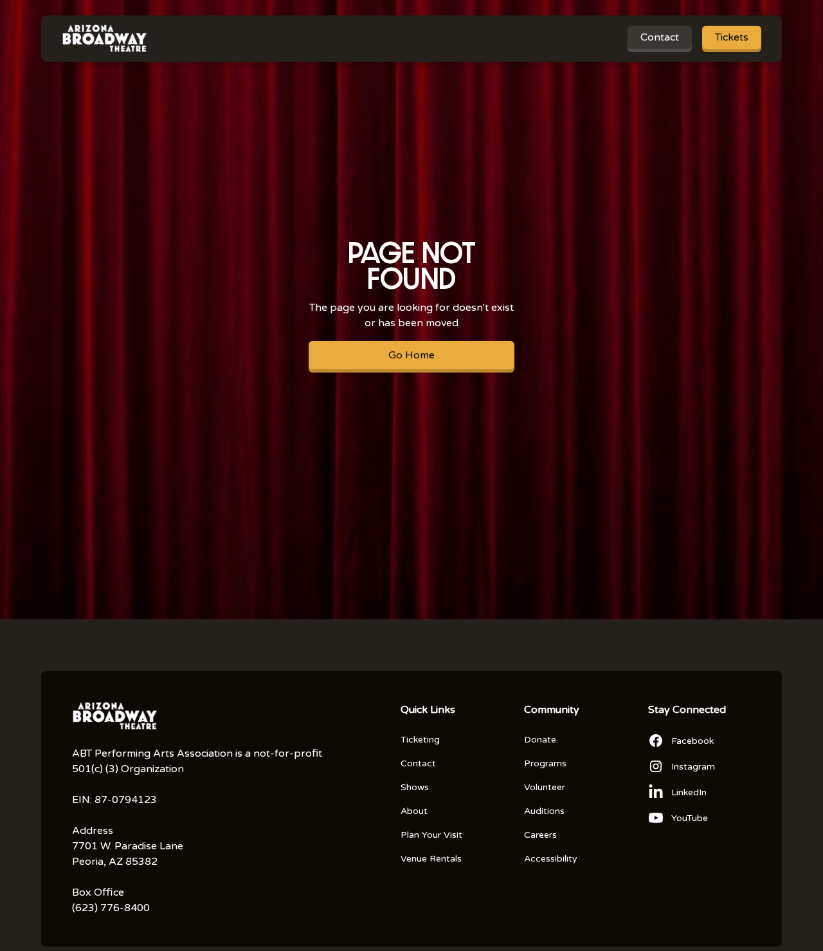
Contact (659, 37)
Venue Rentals (431, 858)
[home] (104, 38)
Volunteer (544, 787)
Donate (540, 739)
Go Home (411, 355)
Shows (415, 787)
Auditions (544, 811)
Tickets (731, 37)
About (414, 811)
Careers (540, 834)
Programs (545, 763)
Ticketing (420, 739)
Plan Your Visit (431, 834)
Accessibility (550, 858)
